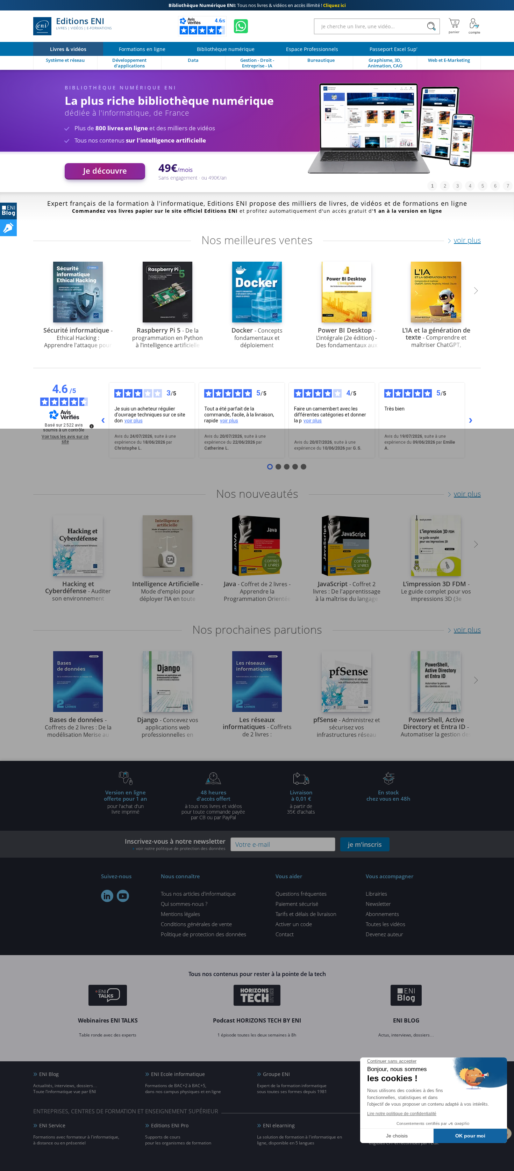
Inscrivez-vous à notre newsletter (175, 844)
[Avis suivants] (471, 420)
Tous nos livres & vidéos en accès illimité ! (257, 5)
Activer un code (294, 924)
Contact (285, 934)
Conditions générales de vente (196, 924)
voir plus (467, 240)
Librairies (376, 893)
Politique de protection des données (203, 934)
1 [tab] (432, 186)
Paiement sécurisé (297, 903)
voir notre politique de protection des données (181, 848)
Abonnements (382, 913)
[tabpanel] (257, 131)
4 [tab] (470, 186)
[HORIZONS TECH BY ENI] (257, 996)
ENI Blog (49, 1074)
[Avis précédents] (103, 420)
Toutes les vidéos (385, 924)
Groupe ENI (276, 1074)
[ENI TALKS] (107, 996)
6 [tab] (495, 186)
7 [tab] (508, 186)
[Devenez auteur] (8, 227)
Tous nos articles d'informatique (198, 893)
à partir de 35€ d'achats (301, 802)
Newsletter (378, 903)
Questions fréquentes (301, 893)
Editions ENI (84, 23)
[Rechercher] (431, 26)
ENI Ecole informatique (178, 1074)
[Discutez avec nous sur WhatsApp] (241, 26)
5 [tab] (482, 186)
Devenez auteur (384, 934)
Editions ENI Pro (169, 1125)
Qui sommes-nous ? (184, 903)
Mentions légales (180, 913)
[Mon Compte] (474, 26)
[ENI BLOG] (8, 211)
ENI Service (52, 1125)
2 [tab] (445, 186)
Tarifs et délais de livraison (306, 913)
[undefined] (91, 426)
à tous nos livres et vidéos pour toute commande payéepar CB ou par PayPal (213, 804)
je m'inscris (365, 844)
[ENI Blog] (406, 996)
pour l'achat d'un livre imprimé (125, 802)
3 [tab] (457, 186)
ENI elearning (279, 1125)
